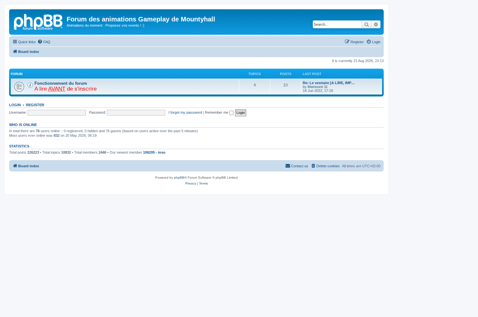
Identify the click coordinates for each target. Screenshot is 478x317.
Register (35, 105)
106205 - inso (154, 152)
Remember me (217, 112)
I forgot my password (185, 112)
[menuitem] (43, 42)
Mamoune (315, 87)
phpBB (179, 177)
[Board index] (39, 21)
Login (15, 105)
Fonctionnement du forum (60, 83)
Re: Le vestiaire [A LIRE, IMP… (329, 83)
